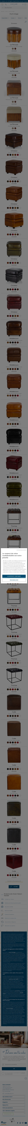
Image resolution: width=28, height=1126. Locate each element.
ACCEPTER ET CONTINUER (14, 576)
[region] (14, 566)
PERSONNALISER (14, 580)
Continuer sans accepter (21, 549)
